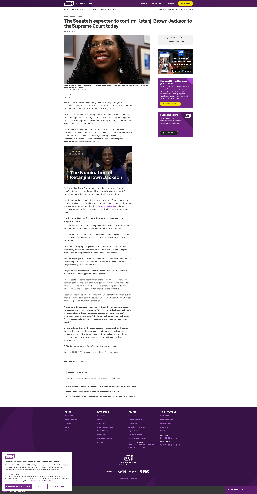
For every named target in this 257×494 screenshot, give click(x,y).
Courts (84, 361)
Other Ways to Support (105, 438)
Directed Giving (102, 431)
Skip (39, 486)
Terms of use (132, 416)
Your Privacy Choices (128, 478)
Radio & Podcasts (79, 10)
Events (162, 10)
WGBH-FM (132, 448)
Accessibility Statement (136, 427)
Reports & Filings (134, 431)
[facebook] (174, 438)
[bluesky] (169, 438)
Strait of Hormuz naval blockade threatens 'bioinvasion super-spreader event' (93, 379)
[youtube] (166, 438)
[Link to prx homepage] (144, 471)
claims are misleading (106, 206)
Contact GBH (164, 416)
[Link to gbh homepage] (69, 3)
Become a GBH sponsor (175, 42)
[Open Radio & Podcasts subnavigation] (89, 9)
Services (68, 423)
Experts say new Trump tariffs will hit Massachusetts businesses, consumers (93, 391)
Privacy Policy (133, 423)
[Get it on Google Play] (187, 70)
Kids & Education (71, 419)
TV (65, 10)
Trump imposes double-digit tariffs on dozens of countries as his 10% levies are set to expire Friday (100, 396)
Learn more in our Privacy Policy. (42, 481)
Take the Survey (169, 104)
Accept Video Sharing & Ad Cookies (18, 486)
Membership (101, 423)
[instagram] (161, 438)
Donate (187, 3)
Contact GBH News (166, 419)
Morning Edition (72, 382)
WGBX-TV (141, 444)
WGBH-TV (132, 444)
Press (67, 431)
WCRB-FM (141, 448)
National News (76, 16)
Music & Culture (108, 10)
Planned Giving (102, 434)
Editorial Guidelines (135, 419)
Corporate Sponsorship (105, 427)
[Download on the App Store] (176, 70)
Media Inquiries (165, 423)
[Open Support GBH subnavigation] (192, 9)
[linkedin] (176, 438)
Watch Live (156, 3)
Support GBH (185, 10)
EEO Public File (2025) (136, 434)
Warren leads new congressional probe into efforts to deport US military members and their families (101, 386)
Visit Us (162, 431)
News (95, 10)
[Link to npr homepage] (132, 471)
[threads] (171, 438)
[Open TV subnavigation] (67, 9)
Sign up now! (168, 133)
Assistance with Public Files (137, 438)
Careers (67, 427)
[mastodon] (171, 445)
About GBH (69, 416)
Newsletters (164, 427)
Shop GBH (172, 10)
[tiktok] (164, 438)
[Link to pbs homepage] (122, 471)
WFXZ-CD (150, 444)
